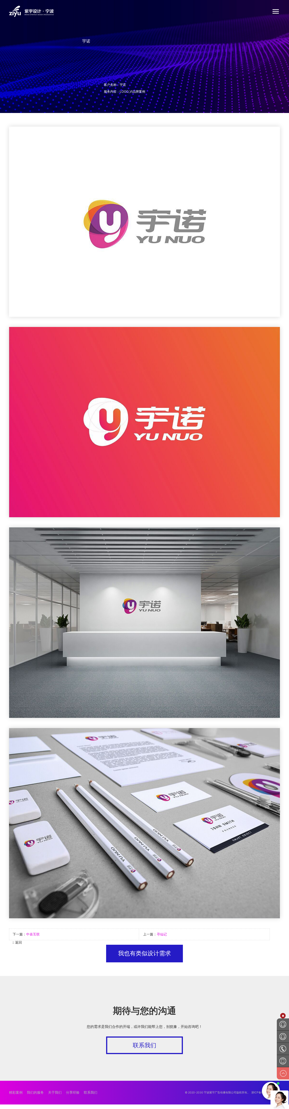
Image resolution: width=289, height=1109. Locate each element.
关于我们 (55, 1092)
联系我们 (144, 1045)
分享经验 (72, 1092)
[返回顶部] (283, 1073)
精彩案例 (16, 1092)
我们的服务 (35, 1092)
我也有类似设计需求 (144, 953)
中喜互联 (33, 934)
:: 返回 (17, 942)
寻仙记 (162, 934)
